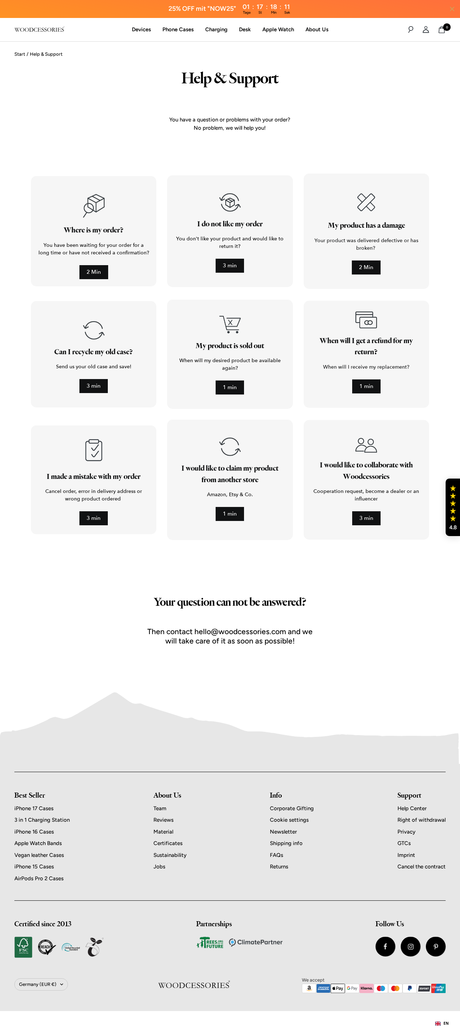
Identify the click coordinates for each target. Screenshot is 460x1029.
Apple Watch (278, 29)
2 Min (94, 272)
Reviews (163, 820)
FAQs (276, 855)
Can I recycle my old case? (93, 352)
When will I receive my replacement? (366, 367)
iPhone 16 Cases (34, 832)
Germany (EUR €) (37, 984)
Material (163, 832)
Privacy (406, 832)
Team (159, 808)
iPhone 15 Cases (34, 866)
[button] (453, 507)
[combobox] (442, 1023)
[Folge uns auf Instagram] (410, 946)
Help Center (412, 808)
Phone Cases (178, 29)
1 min (230, 387)
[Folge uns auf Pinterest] (436, 946)
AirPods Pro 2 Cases (39, 878)
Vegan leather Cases (39, 855)
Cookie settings (289, 820)
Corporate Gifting (292, 808)
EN (446, 1023)
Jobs (159, 866)
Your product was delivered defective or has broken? (366, 244)
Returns (279, 866)
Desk (245, 29)
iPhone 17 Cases (34, 808)
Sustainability (170, 855)
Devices (141, 29)
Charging (216, 29)
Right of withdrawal (421, 820)
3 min (230, 265)
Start (19, 54)
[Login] (426, 29)
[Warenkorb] (442, 29)
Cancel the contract (421, 866)
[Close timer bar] (452, 9)
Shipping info (286, 843)
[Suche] (411, 29)
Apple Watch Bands (38, 843)
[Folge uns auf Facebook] (385, 946)
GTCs (404, 843)
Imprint (406, 855)
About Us (316, 29)
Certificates (168, 843)
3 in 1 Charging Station (42, 820)
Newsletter (283, 832)
